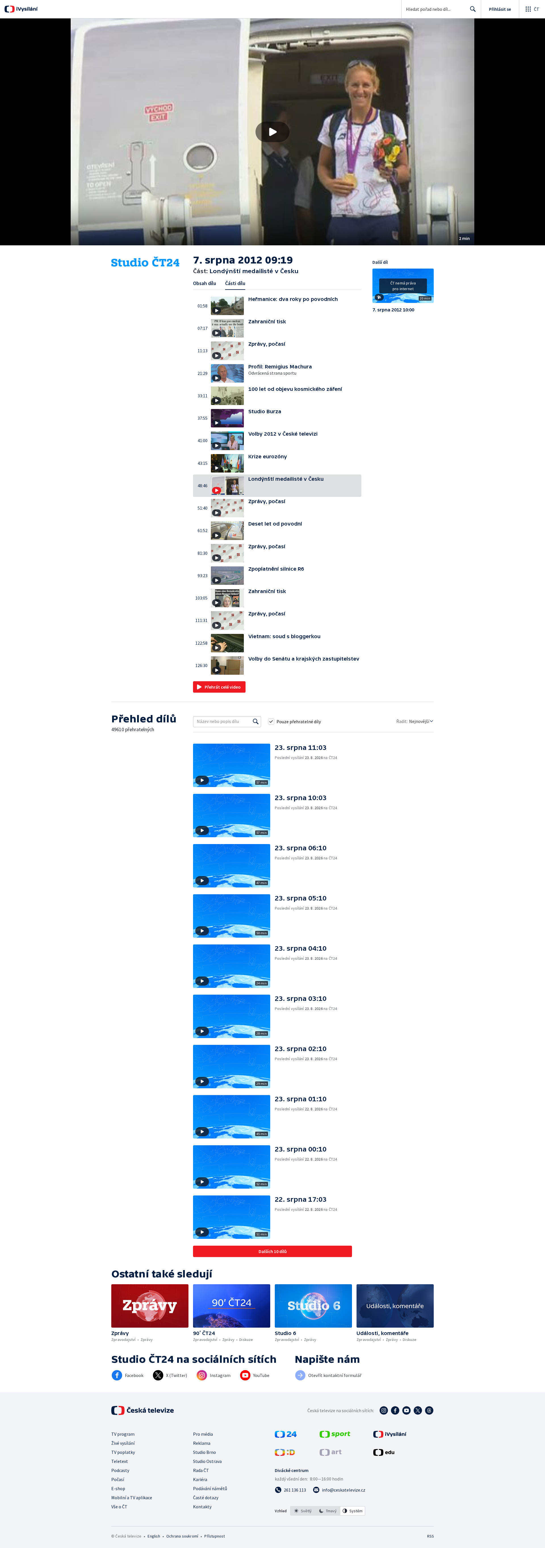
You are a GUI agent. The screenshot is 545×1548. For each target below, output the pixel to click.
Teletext (119, 1461)
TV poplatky (123, 1452)
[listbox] (327, 1511)
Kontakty (202, 1506)
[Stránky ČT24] (286, 1436)
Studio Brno (204, 1452)
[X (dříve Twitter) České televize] (417, 1410)
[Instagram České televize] (383, 1410)
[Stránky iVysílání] (389, 1436)
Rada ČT (201, 1470)
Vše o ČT (119, 1506)
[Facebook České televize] (395, 1410)
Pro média (203, 1434)
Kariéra (200, 1479)
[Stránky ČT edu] (383, 1454)
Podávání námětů (210, 1488)
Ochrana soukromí (182, 1536)
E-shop (118, 1488)
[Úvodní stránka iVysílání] (26, 9)
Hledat (473, 9)
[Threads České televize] (429, 1410)
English (154, 1536)
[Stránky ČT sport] (335, 1436)
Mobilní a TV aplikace (131, 1497)
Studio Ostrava (207, 1461)
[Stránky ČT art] (330, 1454)
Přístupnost (214, 1536)
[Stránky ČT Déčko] (285, 1454)
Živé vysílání (123, 1443)
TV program (123, 1434)
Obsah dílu (204, 283)
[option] (303, 1511)
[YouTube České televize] (406, 1410)
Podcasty (120, 1470)
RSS (430, 1536)
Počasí (117, 1479)
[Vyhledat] (255, 721)
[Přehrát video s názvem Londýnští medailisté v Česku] (272, 132)
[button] (272, 131)
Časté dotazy (205, 1497)
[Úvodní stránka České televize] (143, 1410)
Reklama (201, 1443)
